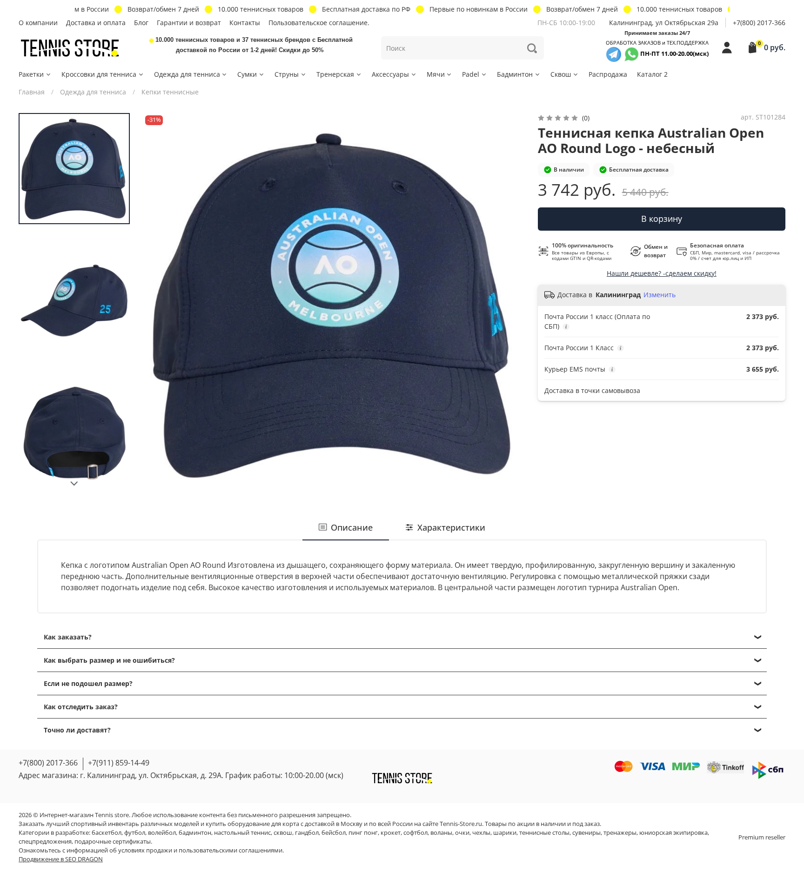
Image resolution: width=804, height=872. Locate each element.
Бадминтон (515, 74)
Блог (141, 22)
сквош (283, 833)
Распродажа (608, 74)
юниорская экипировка (673, 833)
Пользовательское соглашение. (318, 22)
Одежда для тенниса (187, 74)
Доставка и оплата (96, 22)
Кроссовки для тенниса (98, 74)
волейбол (162, 833)
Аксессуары (390, 74)
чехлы (481, 833)
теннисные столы (544, 833)
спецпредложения (45, 841)
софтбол (415, 833)
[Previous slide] (159, 303)
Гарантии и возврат (189, 22)
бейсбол (334, 833)
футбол (134, 833)
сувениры (586, 833)
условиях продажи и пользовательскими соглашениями (200, 850)
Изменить (659, 295)
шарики (504, 833)
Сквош (560, 74)
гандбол (307, 833)
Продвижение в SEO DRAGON (61, 859)
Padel (470, 74)
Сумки (247, 74)
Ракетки (31, 74)
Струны (287, 74)
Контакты (244, 22)
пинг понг (363, 833)
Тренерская (335, 74)
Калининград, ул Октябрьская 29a (663, 22)
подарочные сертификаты (112, 841)
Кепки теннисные (170, 91)
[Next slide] (74, 483)
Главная (32, 91)
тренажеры (619, 833)
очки (462, 833)
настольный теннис (242, 833)
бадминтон (195, 833)
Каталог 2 (652, 74)
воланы (441, 833)
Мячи (436, 74)
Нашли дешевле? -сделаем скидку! (662, 273)
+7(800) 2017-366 (759, 22)
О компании (38, 22)
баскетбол (106, 833)
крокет (391, 833)
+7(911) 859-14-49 (118, 763)
